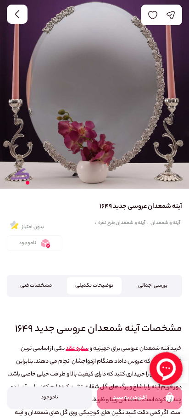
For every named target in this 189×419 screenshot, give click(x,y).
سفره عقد (77, 349)
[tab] (153, 285)
